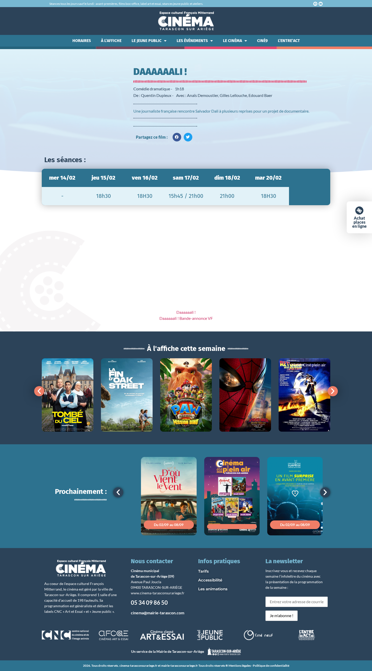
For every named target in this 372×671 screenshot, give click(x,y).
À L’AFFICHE (111, 40)
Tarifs (203, 571)
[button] (177, 137)
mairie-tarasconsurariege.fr (179, 665)
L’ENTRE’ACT (289, 40)
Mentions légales (240, 665)
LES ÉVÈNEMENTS (192, 40)
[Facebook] (315, 4)
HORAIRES (81, 40)
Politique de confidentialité (271, 665)
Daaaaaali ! (186, 312)
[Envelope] (321, 4)
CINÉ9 (262, 40)
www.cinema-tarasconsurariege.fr (157, 593)
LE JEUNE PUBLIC (146, 40)
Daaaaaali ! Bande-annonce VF (186, 318)
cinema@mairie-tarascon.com (157, 612)
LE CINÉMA (232, 40)
